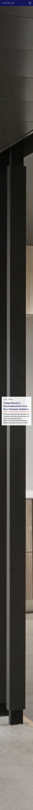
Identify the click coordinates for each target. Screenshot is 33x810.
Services (10, 399)
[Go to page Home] (8, 3)
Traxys (5, 399)
